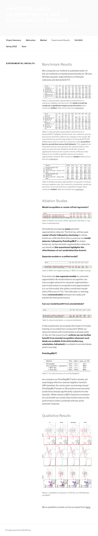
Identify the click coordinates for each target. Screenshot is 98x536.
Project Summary (13, 40)
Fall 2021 (79, 40)
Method (43, 40)
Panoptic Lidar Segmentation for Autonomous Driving (37, 14)
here (88, 507)
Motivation (30, 40)
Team (24, 46)
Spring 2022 (11, 46)
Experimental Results (61, 40)
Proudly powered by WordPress (18, 530)
